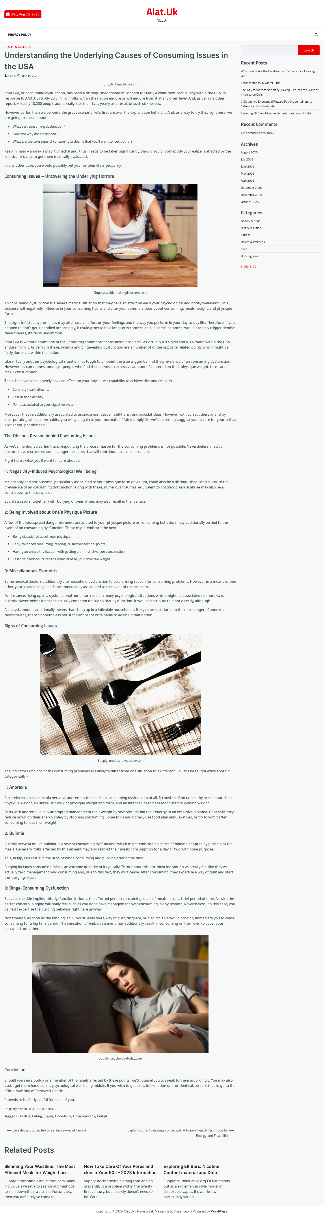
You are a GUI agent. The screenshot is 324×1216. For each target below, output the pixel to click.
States (48, 1116)
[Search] (316, 34)
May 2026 (247, 173)
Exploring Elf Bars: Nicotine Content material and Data (191, 1169)
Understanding (84, 1116)
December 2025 (251, 187)
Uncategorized (250, 256)
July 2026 (247, 159)
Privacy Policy (19, 34)
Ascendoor (182, 1211)
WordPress (219, 1211)
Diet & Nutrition (251, 227)
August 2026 (249, 152)
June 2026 (247, 166)
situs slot (248, 266)
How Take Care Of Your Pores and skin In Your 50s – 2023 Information (120, 1169)
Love (244, 249)
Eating (37, 1116)
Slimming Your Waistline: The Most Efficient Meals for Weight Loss (39, 1169)
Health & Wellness (17, 47)
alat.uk (12, 76)
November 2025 (251, 194)
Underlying (63, 1116)
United (102, 1116)
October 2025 (250, 201)
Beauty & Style (250, 220)
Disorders (23, 1116)
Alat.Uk (162, 11)
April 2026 (247, 180)
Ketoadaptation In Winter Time (260, 82)
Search (309, 50)
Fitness (246, 234)
